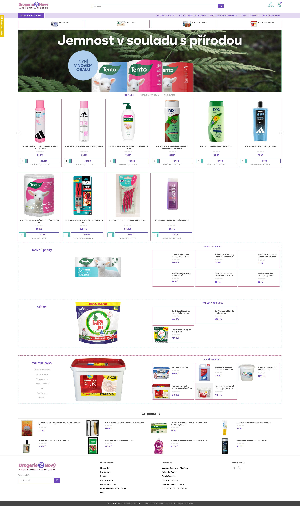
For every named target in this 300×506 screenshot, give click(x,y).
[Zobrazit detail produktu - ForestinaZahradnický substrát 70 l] (93, 445)
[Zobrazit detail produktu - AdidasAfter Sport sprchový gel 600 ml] (260, 120)
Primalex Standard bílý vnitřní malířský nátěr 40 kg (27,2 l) (268, 368)
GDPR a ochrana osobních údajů (113, 487)
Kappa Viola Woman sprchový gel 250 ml (172, 219)
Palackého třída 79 (169, 471)
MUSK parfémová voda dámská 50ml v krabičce (124, 422)
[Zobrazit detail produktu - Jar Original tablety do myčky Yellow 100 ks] (161, 315)
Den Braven (42, 392)
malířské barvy (266, 23)
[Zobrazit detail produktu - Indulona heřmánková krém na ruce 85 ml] (225, 427)
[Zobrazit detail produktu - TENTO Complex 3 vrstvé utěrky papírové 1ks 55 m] (39, 194)
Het (41, 387)
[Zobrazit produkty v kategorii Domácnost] (121, 24)
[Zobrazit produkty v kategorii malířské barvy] (254, 24)
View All (41, 397)
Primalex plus (42, 373)
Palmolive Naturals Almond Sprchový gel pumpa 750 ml (128, 146)
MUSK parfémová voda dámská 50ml (54, 439)
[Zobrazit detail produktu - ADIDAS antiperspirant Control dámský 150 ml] (84, 120)
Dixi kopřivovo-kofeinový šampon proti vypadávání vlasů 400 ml (172, 146)
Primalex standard (42, 368)
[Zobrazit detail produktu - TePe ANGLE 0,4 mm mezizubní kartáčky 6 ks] (127, 194)
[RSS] (239, 466)
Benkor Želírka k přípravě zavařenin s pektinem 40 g (59, 423)
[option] (51, 24)
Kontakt (103, 475)
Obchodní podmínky (108, 483)
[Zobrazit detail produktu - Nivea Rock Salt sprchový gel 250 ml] (225, 445)
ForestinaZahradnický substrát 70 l (119, 439)
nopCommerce (134, 502)
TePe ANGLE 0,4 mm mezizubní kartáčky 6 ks (127, 219)
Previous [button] (18, 131)
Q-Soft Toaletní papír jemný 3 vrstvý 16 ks (180, 254)
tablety (42, 305)
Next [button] (281, 131)
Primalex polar (42, 378)
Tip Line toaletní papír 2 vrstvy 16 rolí (181, 273)
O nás (102, 491)
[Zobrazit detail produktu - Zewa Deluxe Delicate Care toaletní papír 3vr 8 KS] (204, 277)
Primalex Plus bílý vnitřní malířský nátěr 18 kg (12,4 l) (182, 387)
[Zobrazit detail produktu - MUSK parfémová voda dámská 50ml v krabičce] (93, 427)
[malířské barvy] (98, 378)
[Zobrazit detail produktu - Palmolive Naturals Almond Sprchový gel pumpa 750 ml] (128, 120)
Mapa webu (104, 467)
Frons (115, 502)
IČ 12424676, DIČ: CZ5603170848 (175, 487)
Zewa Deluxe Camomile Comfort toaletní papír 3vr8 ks (267, 255)
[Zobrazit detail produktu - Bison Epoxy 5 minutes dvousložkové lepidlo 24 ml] (83, 194)
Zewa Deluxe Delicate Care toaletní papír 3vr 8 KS (224, 274)
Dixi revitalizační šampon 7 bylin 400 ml (216, 145)
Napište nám (105, 471)
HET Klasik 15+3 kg (180, 366)
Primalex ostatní (42, 382)
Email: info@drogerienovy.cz (173, 483)
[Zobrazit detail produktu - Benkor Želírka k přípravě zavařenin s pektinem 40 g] (27, 427)
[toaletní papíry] (98, 265)
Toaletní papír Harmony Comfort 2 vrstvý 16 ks (224, 254)
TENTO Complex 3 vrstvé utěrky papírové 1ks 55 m (39, 220)
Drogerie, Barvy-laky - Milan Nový (175, 467)
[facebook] (234, 466)
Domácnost (131, 23)
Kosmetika (64, 23)
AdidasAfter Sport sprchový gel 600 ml (260, 145)
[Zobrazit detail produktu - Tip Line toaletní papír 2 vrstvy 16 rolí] (161, 277)
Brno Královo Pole (169, 475)
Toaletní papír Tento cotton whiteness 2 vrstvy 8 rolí (266, 274)
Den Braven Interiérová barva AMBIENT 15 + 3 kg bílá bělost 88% (224, 387)
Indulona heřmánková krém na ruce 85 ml (254, 422)
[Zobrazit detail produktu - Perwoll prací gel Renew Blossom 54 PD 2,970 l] (159, 445)
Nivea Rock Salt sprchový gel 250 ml (252, 439)
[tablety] (98, 322)
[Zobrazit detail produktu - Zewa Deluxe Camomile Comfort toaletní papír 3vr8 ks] (247, 259)
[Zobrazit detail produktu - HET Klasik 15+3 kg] (161, 372)
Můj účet (271, 6)
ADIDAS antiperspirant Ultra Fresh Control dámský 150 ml (40, 146)
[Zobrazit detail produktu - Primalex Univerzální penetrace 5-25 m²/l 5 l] (204, 372)
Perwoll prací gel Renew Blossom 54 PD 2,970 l (190, 439)
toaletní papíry (42, 248)
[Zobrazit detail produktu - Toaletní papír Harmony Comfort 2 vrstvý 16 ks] (204, 259)
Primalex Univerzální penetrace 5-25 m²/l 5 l (224, 367)
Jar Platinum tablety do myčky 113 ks (224, 311)
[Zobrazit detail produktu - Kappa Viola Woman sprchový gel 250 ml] (172, 194)
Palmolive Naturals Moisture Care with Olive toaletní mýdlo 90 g (189, 423)
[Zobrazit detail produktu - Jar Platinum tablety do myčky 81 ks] (161, 334)
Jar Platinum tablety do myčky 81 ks (181, 330)
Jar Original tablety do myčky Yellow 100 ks (181, 311)
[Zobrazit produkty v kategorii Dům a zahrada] (187, 24)
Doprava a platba (106, 479)
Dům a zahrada (199, 23)
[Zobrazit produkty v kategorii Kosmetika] (55, 24)
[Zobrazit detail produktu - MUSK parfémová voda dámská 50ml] (27, 445)
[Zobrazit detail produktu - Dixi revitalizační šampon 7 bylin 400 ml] (216, 120)
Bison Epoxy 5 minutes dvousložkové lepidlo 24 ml (83, 220)
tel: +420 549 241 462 (170, 479)
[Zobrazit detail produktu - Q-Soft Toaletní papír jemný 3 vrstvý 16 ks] (161, 259)
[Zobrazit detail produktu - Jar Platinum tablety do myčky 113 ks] (204, 315)
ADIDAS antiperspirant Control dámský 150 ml (84, 145)
